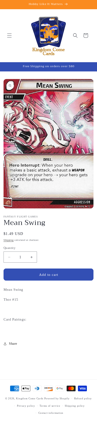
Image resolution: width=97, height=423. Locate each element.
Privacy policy (26, 405)
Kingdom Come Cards (29, 398)
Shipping (9, 240)
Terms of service (50, 405)
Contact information (50, 412)
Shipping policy (75, 405)
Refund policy (83, 398)
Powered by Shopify (57, 398)
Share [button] (13, 343)
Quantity (10, 248)
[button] (9, 35)
